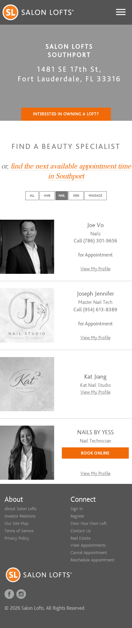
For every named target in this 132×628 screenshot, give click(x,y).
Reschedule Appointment (92, 560)
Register (77, 516)
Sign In (76, 508)
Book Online (95, 453)
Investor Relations (20, 516)
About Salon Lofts (20, 508)
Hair (47, 195)
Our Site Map (16, 523)
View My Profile (95, 269)
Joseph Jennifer (95, 293)
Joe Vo (95, 225)
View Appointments (88, 545)
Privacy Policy (16, 538)
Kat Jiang (95, 376)
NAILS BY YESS (95, 432)
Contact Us (80, 530)
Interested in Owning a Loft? (66, 114)
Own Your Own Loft (88, 523)
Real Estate (80, 538)
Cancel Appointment (88, 552)
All (32, 195)
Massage (95, 195)
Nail (62, 195)
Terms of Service (18, 530)
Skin (76, 195)
